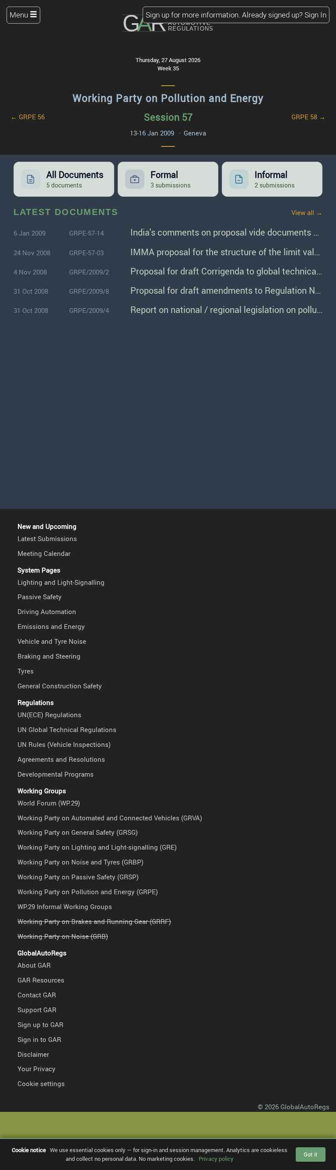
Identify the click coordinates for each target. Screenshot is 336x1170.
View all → (306, 212)
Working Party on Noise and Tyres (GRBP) (81, 862)
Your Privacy (37, 1068)
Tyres (26, 671)
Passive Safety (40, 596)
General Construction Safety (60, 685)
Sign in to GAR (39, 1039)
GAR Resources (41, 980)
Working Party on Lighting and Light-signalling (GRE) (97, 847)
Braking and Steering (49, 656)
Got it (311, 1154)
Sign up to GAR (40, 1024)
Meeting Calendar (44, 553)
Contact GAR (37, 994)
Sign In (315, 15)
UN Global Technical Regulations (67, 729)
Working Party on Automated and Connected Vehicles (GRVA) (110, 817)
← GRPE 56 (27, 116)
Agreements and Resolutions (61, 759)
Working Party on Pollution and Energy (168, 98)
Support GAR (37, 1009)
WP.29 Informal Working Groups (65, 906)
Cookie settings (41, 1083)
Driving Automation (47, 611)
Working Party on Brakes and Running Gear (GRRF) (94, 921)
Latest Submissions (47, 538)
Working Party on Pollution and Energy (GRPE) (88, 891)
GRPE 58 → (308, 116)
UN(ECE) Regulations (49, 714)
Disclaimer (33, 1054)
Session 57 (168, 117)
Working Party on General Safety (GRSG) (78, 832)
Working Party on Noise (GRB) (63, 936)
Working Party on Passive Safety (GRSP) (78, 876)
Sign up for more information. (193, 15)
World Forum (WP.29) (49, 803)
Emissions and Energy (51, 626)
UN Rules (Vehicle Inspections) (64, 744)
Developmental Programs (56, 774)
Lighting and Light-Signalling (61, 582)
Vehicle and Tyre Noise (52, 641)
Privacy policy (216, 1159)
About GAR (34, 965)
